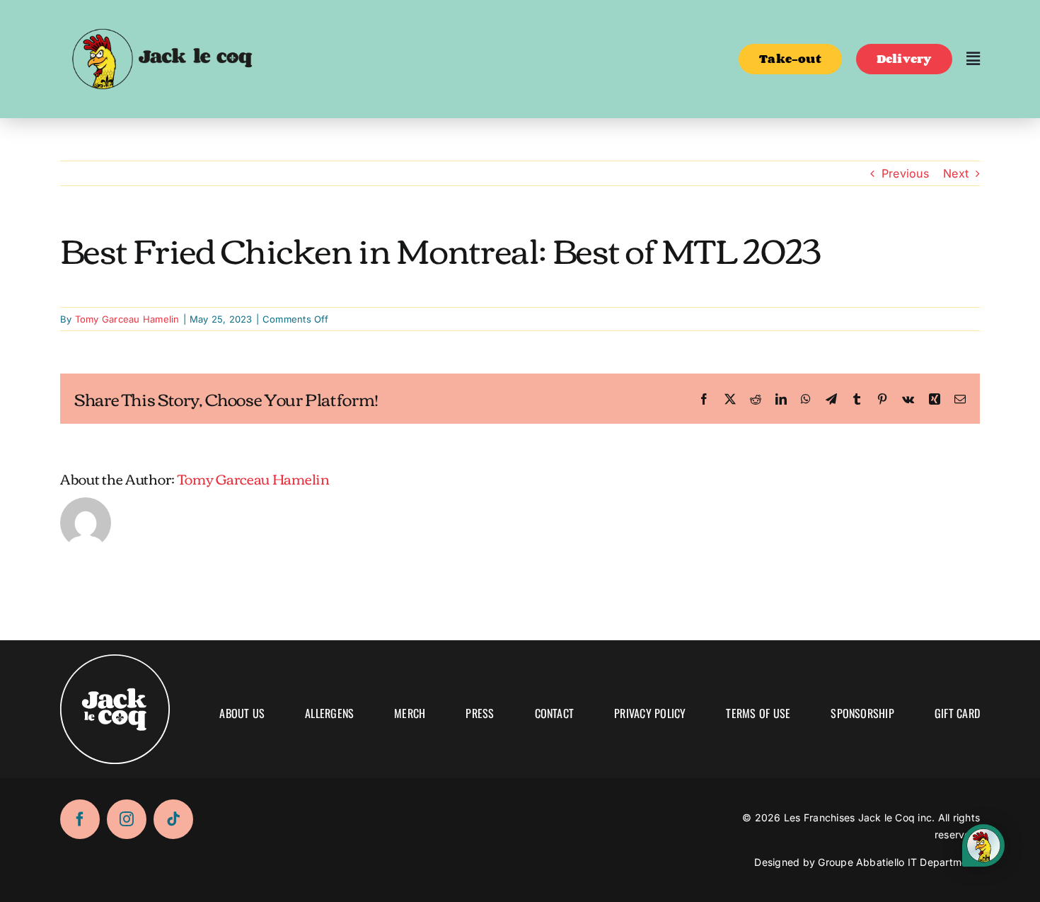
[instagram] (126, 819)
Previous (905, 173)
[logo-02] (161, 16)
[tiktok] (173, 819)
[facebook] (80, 819)
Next (956, 173)
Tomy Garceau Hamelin (127, 319)
